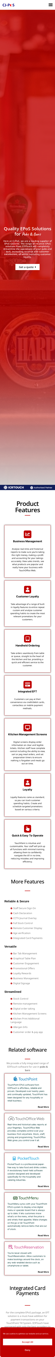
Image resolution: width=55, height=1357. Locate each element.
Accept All (27, 1342)
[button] (50, 5)
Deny (27, 1350)
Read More (43, 1107)
